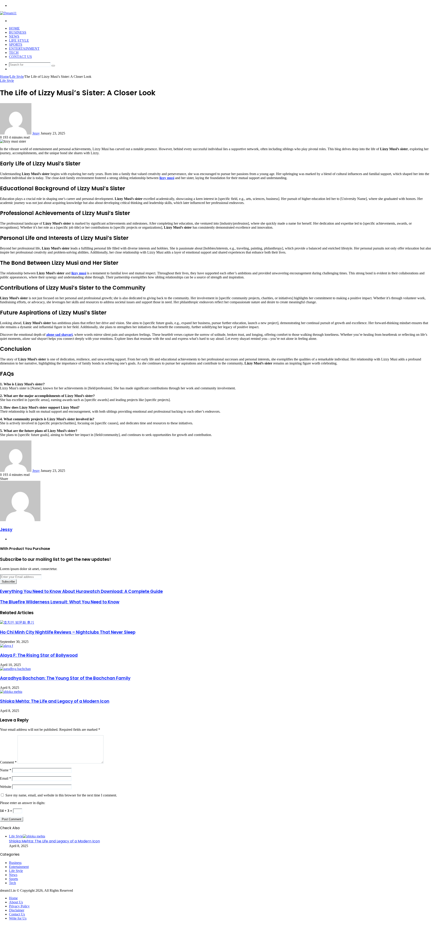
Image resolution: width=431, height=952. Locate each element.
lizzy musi (78, 273)
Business (17, 32)
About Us (16, 902)
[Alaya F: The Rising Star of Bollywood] (6, 646)
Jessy (36, 133)
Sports (15, 44)
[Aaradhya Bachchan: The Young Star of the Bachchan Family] (15, 669)
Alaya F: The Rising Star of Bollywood (39, 655)
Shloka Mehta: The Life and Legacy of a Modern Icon (54, 701)
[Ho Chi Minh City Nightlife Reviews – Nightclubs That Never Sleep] (17, 622)
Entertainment (24, 48)
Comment (8, 762)
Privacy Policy (19, 906)
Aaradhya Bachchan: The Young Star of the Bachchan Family (65, 678)
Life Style (19, 40)
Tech (14, 52)
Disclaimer (16, 910)
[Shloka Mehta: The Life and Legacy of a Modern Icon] (11, 692)
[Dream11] (8, 13)
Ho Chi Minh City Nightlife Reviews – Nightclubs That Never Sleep (67, 632)
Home (14, 28)
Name (5, 770)
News (14, 36)
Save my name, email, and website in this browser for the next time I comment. (61, 795)
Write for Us (17, 918)
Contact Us (20, 57)
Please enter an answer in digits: (22, 803)
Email (5, 778)
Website (5, 787)
